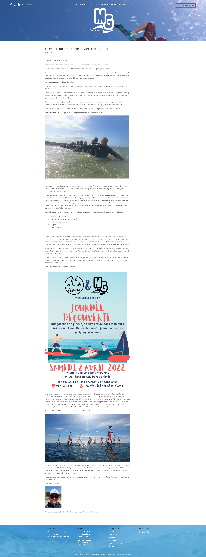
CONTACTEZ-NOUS (185, 5)
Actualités (104, 4)
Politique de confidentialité (108, 554)
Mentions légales (94, 554)
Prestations (84, 4)
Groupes (94, 4)
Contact (131, 4)
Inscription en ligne (118, 4)
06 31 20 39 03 (27, 5)
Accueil (74, 4)
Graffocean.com (127, 554)
